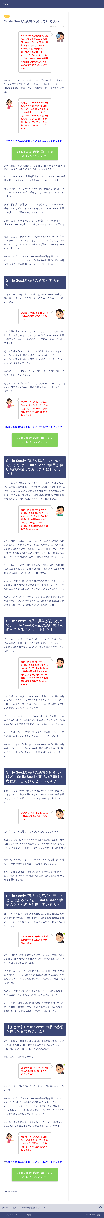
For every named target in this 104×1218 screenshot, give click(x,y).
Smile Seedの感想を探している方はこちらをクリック (34, 141)
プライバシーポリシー (14, 1215)
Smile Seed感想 (12, 1191)
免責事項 (30, 1215)
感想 (6, 4)
